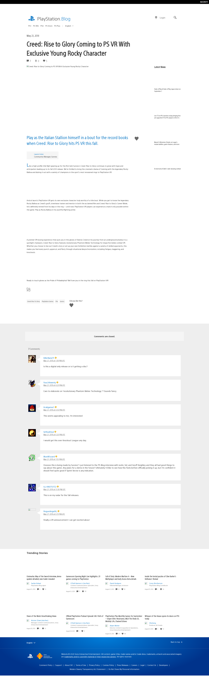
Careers (134, 665)
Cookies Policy (108, 665)
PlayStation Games (47, 301)
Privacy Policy (94, 665)
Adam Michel (114, 626)
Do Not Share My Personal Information (124, 669)
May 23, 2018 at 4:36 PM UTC (54, 410)
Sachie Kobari (36, 583)
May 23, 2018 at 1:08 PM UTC (54, 360)
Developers (163, 665)
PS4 (42, 26)
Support (58, 665)
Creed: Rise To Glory (33, 301)
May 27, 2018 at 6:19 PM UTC (54, 514)
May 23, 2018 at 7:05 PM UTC (54, 459)
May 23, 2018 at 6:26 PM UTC (54, 434)
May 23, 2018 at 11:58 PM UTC (54, 489)
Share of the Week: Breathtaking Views (41, 616)
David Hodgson (115, 583)
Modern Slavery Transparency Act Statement (88, 669)
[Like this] (43, 589)
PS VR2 (36, 26)
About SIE (69, 665)
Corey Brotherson (155, 583)
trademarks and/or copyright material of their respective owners (90, 657)
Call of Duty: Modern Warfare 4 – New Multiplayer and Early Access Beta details (120, 577)
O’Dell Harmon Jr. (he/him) (80, 583)
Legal (142, 665)
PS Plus (57, 26)
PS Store (48, 26)
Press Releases (122, 665)
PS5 (29, 26)
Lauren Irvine (39, 154)
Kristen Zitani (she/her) (39, 620)
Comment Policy (45, 665)
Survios (62, 301)
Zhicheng (152, 623)
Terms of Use (81, 665)
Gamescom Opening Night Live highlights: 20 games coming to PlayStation (83, 577)
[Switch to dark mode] (156, 17)
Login (162, 17)
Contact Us (151, 665)
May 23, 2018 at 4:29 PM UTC (54, 385)
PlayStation (54, 19)
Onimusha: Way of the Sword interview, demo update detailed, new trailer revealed (44, 577)
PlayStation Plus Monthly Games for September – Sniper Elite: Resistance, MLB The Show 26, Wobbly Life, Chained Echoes (123, 618)
